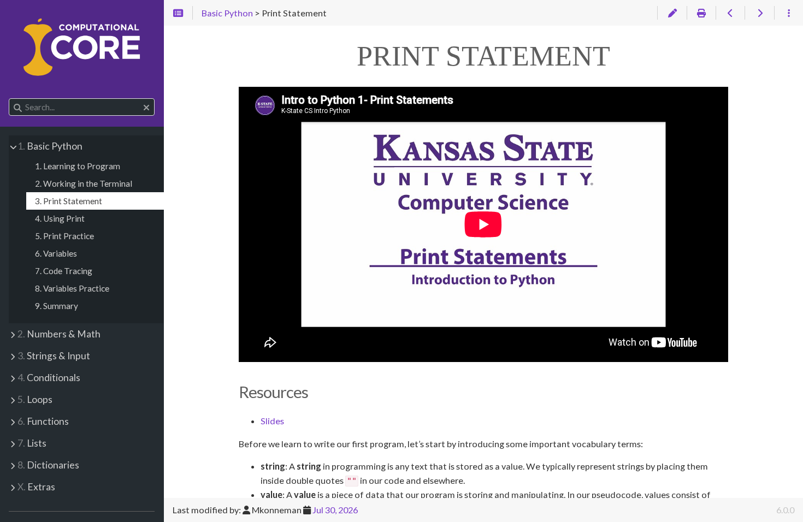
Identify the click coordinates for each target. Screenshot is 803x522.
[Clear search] (146, 107)
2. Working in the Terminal (83, 183)
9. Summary (56, 306)
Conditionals (48, 377)
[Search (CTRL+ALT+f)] (18, 107)
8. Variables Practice (72, 288)
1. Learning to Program (77, 166)
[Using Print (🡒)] (759, 13)
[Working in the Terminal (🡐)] (730, 13)
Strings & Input (53, 355)
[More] (788, 13)
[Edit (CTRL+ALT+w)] (671, 13)
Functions (43, 421)
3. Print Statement (68, 201)
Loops (34, 399)
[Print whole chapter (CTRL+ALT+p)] (701, 13)
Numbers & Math (59, 334)
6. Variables (56, 253)
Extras (36, 487)
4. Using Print (60, 218)
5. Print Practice (64, 236)
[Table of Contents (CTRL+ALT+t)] (178, 13)
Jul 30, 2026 (335, 510)
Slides (272, 421)
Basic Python (49, 146)
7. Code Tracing (63, 271)
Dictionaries (48, 465)
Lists (31, 443)
